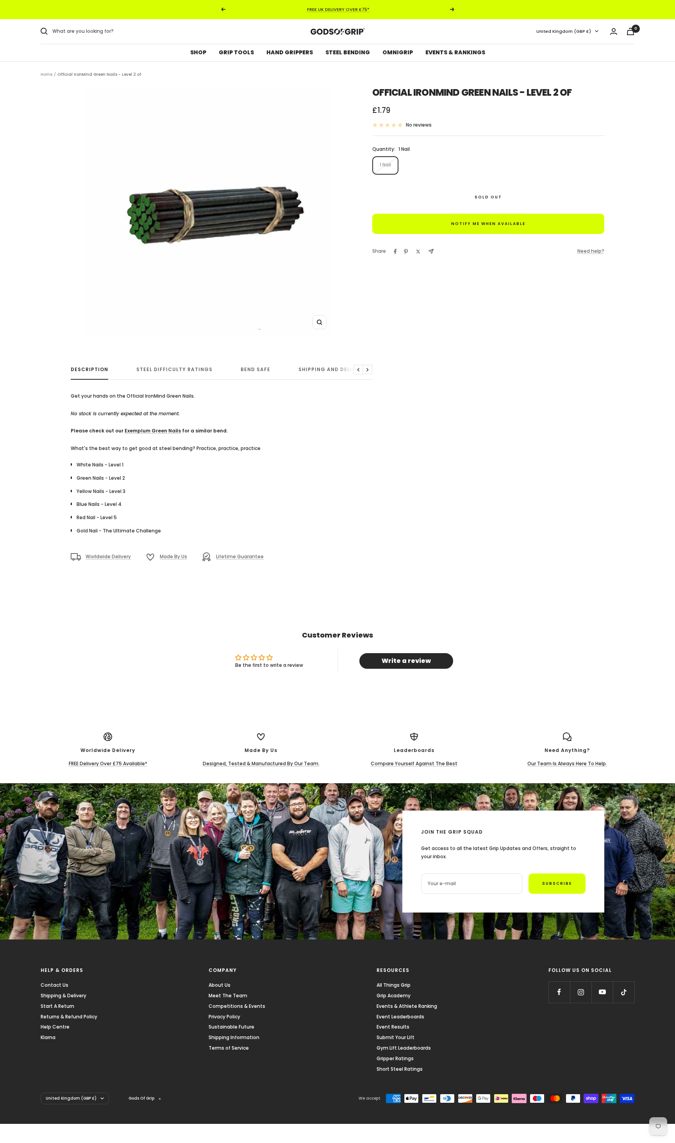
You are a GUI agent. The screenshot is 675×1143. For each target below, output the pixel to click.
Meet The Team (228, 995)
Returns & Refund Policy (69, 1016)
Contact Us (54, 985)
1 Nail (385, 164)
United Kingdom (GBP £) (563, 31)
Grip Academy (394, 995)
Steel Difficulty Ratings (174, 370)
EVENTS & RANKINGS (455, 52)
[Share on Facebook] (395, 251)
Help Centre (55, 1026)
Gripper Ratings (395, 1058)
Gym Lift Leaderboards (404, 1048)
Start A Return (57, 1006)
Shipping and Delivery (332, 370)
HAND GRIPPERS (289, 52)
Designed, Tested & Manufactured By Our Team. (261, 763)
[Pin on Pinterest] (406, 251)
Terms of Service (229, 1048)
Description (89, 370)
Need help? (590, 251)
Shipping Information (234, 1037)
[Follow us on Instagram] (580, 992)
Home (46, 74)
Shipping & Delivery (63, 995)
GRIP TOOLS (236, 52)
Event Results (393, 1026)
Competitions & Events (237, 1006)
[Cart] (630, 31)
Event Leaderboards (400, 1016)
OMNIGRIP (397, 52)
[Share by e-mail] (431, 251)
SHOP (198, 52)
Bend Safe (255, 370)
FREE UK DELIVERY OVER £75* (338, 9)
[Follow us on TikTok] (623, 992)
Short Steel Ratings (400, 1069)
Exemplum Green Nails (153, 430)
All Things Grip (394, 985)
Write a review (406, 660)
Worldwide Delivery (108, 556)
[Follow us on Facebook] (559, 992)
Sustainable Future (231, 1026)
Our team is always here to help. (567, 763)
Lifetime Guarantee (240, 556)
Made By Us (173, 556)
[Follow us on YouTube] (602, 992)
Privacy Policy (224, 1016)
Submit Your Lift (395, 1037)
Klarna (48, 1037)
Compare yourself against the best (414, 763)
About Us (219, 985)
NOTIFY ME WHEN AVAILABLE (488, 224)
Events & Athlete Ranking (407, 1006)
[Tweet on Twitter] (418, 251)
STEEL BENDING (347, 52)
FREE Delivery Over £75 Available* (108, 763)
